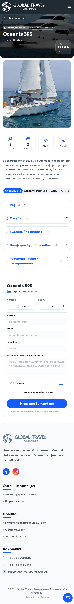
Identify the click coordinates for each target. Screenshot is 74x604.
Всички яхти (16, 17)
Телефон (12, 342)
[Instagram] (15, 471)
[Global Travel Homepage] (23, 7)
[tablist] (37, 191)
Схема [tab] (65, 190)
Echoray (45, 597)
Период (11, 300)
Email (10, 328)
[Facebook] (6, 471)
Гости (41, 300)
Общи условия (15, 529)
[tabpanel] (37, 234)
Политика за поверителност (25, 522)
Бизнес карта (14, 501)
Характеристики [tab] (35, 190)
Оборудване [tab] (13, 190)
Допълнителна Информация (25, 355)
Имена (11, 315)
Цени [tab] (54, 190)
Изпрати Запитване (37, 403)
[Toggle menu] (69, 6)
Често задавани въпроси (22, 494)
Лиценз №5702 (15, 536)
